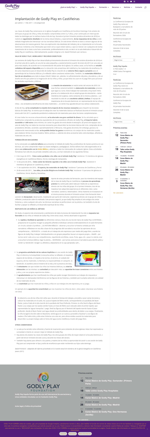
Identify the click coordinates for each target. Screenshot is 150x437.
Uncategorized (39, 23)
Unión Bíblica (43, 149)
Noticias (127, 7)
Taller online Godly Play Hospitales (127, 150)
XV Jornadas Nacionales (121, 45)
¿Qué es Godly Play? (67, 7)
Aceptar (63, 434)
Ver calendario (118, 193)
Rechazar (72, 434)
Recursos (115, 7)
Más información (85, 434)
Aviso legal (19, 406)
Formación (103, 7)
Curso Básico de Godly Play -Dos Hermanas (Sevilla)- (127, 185)
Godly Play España (87, 7)
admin (20, 23)
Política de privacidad (33, 406)
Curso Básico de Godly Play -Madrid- (126, 160)
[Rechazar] (147, 429)
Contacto (138, 7)
